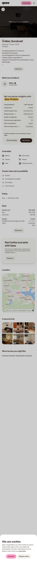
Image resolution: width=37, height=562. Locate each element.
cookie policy (22, 551)
